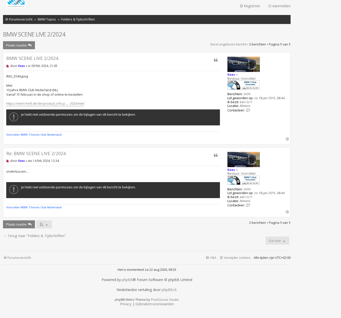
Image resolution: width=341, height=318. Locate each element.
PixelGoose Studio (165, 299)
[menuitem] (235, 257)
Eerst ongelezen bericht (228, 44)
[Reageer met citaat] (216, 60)
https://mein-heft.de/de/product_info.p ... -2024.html (45, 103)
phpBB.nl (169, 290)
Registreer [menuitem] (252, 5)
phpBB (127, 280)
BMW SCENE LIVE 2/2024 (34, 34)
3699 (246, 94)
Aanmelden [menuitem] (281, 5)
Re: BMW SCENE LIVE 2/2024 (36, 153)
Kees (231, 74)
